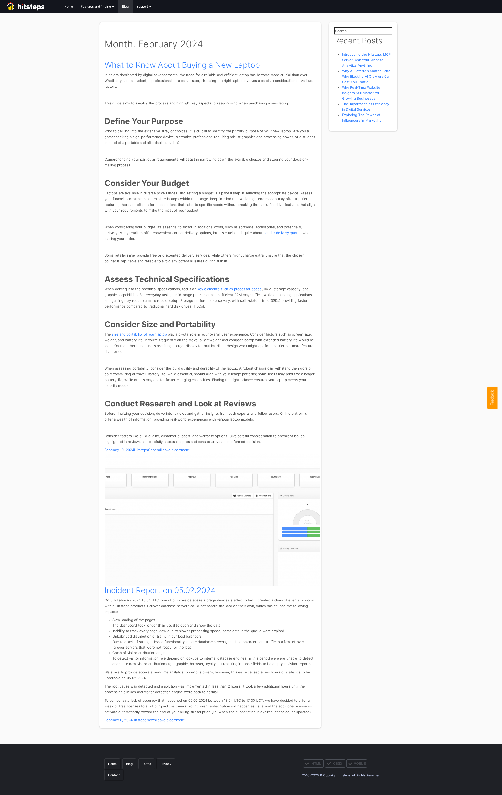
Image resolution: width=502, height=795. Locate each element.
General (154, 450)
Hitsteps (141, 450)
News (151, 720)
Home (68, 6)
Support (142, 6)
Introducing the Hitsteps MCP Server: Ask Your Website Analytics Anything (366, 59)
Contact (114, 775)
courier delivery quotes (282, 233)
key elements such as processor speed (229, 289)
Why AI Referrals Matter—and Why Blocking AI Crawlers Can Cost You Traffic (366, 76)
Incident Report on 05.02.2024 (160, 590)
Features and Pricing (96, 6)
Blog (125, 6)
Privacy (166, 764)
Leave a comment (175, 450)
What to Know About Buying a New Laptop (182, 65)
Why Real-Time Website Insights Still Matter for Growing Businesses (361, 92)
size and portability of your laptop (139, 334)
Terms (146, 764)
